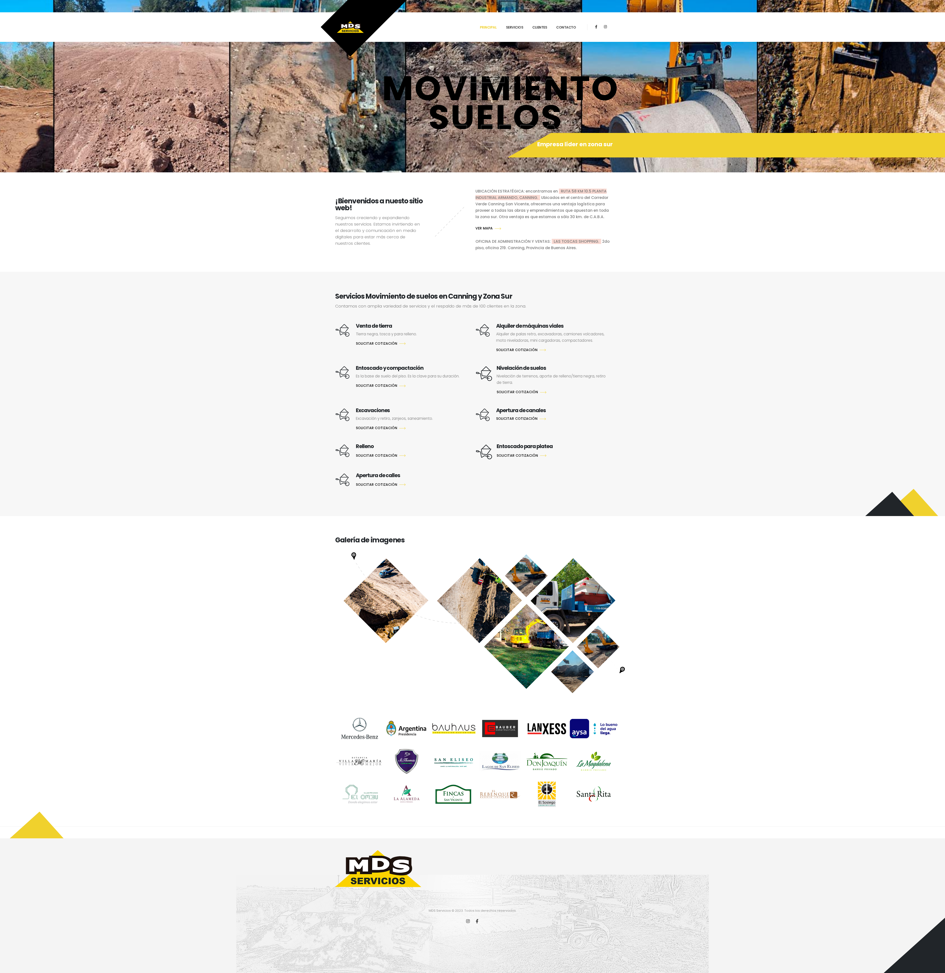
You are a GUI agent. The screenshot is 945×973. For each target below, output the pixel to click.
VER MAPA (484, 228)
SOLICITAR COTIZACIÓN (376, 343)
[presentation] (10, 98)
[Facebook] (596, 27)
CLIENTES (539, 27)
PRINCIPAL (488, 27)
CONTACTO (566, 27)
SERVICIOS (514, 27)
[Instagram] (605, 27)
